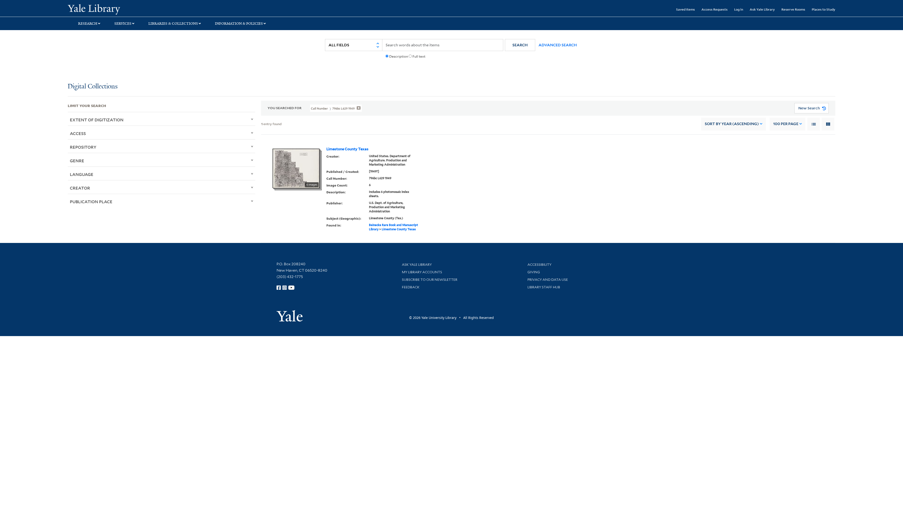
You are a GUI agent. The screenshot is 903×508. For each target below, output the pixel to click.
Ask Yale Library (762, 9)
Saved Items (685, 9)
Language (81, 174)
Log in (738, 9)
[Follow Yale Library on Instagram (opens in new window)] (284, 288)
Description (398, 56)
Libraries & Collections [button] (173, 23)
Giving (533, 272)
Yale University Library (125, 9)
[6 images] (296, 168)
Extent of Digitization (96, 120)
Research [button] (87, 23)
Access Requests (714, 9)
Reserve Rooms (793, 9)
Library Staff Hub (543, 287)
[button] (520, 45)
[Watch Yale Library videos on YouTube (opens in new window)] (291, 288)
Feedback (411, 287)
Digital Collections (93, 86)
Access (78, 133)
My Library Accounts (422, 272)
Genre (77, 160)
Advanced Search (558, 45)
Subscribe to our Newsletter (429, 280)
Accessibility (539, 264)
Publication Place (91, 201)
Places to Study (823, 9)
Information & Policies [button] (239, 23)
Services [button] (122, 23)
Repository (83, 147)
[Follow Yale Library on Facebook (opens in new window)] (279, 288)
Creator (80, 188)
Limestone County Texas (347, 149)
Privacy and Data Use (547, 280)
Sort (732, 124)
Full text (418, 56)
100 (785, 124)
